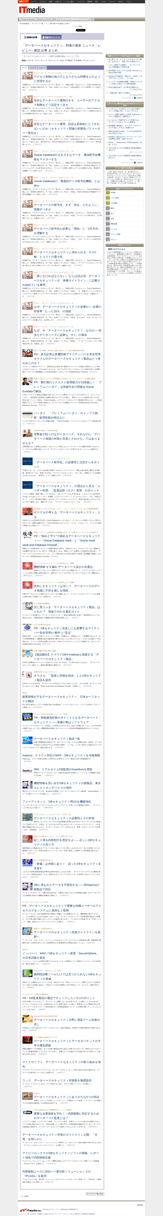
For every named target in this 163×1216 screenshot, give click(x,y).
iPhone (49, 19)
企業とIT (58, 1)
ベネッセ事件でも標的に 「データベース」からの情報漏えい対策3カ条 (125, 66)
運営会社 (77, 1214)
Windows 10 (41, 19)
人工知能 (90, 19)
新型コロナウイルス (60, 19)
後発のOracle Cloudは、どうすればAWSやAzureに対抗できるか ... (125, 132)
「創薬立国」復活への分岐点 (125, 94)
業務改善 (114, 224)
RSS (72, 1214)
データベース (42, 60)
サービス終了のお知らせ (124, 168)
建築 (112, 208)
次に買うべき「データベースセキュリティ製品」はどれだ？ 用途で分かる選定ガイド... (125, 60)
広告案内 (40, 1214)
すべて (24, 68)
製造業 (89, 1)
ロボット (114, 239)
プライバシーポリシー (62, 1214)
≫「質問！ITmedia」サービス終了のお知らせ (123, 182)
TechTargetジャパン (128, 56)
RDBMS (79, 60)
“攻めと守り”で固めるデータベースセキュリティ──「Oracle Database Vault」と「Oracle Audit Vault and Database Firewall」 (61, 540)
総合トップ (23, 1)
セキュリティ (90, 60)
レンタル (114, 229)
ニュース (34, 1)
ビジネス (43, 1)
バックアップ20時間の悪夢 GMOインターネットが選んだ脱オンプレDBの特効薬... (125, 83)
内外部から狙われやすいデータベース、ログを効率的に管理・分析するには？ (125, 138)
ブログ (128, 1)
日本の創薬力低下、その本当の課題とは (125, 88)
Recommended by (128, 98)
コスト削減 (115, 198)
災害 (112, 219)
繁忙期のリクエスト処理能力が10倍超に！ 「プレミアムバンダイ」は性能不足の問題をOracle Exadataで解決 (62, 387)
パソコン (112, 1)
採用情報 (85, 1214)
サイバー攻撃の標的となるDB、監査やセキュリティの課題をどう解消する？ (125, 115)
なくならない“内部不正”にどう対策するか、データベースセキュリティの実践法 (124, 121)
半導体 (113, 193)
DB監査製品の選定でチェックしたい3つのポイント (62, 998)
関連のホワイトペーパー (52, 37)
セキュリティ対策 (57, 60)
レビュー (42, 68)
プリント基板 (115, 234)
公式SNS (33, 1214)
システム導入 (69, 1)
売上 (112, 213)
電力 (96, 1)
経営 (50, 1)
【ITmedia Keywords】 (28, 19)
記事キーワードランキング (124, 188)
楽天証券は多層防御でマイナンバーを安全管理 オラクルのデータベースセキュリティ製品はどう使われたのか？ (62, 359)
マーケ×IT (80, 1)
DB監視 (70, 60)
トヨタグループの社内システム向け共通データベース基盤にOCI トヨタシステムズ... (125, 110)
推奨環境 (92, 1214)
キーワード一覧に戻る (95, 1194)
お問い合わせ (48, 1214)
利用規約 (140, 1205)
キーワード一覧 (37, 24)
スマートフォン (73, 19)
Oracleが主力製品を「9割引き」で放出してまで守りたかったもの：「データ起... (125, 77)
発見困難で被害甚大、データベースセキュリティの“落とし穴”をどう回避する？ (125, 127)
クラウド (83, 19)
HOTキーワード (124, 245)
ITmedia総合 (24, 24)
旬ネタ (121, 1)
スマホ (103, 1)
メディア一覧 (24, 1214)
